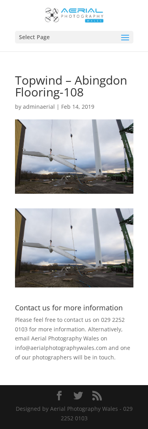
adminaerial (39, 106)
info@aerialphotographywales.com (61, 348)
